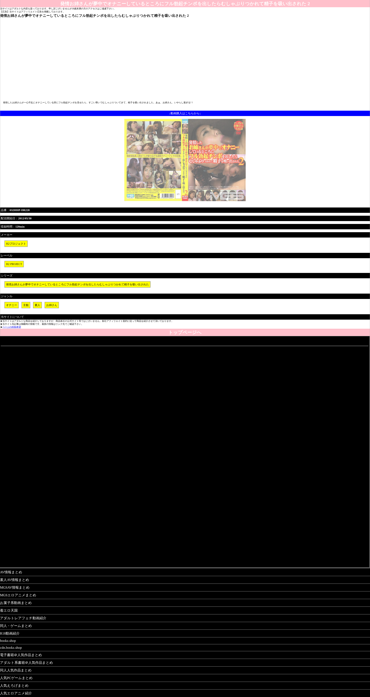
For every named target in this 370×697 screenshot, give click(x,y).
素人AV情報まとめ (14, 580)
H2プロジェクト (16, 243)
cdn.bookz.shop (11, 647)
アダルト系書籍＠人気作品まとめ (26, 662)
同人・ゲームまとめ (16, 626)
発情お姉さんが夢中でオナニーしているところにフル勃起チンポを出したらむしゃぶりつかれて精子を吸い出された (77, 284)
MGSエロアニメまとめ (18, 595)
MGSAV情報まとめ (15, 587)
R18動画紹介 (10, 633)
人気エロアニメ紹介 (16, 693)
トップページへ (185, 332)
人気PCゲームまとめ (16, 678)
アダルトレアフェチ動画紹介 (23, 618)
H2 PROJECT (14, 264)
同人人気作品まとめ (16, 670)
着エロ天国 (9, 610)
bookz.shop (8, 641)
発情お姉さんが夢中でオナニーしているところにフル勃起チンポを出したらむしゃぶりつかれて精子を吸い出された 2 (185, 3)
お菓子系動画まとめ (16, 603)
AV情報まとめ (11, 572)
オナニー (11, 305)
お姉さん (51, 305)
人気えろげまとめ (14, 685)
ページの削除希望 (11, 327)
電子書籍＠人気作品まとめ (21, 655)
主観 (26, 305)
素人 (37, 305)
